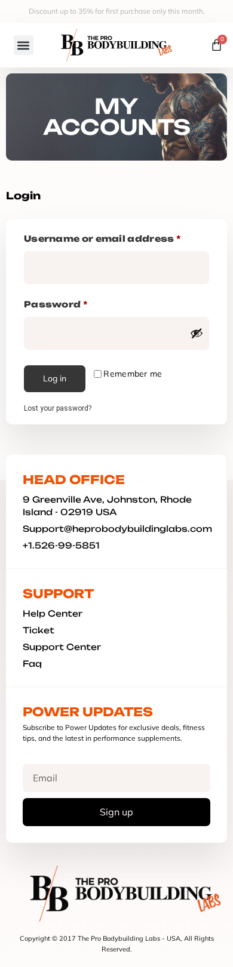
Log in (54, 378)
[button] (23, 45)
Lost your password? (57, 408)
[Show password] (196, 333)
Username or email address (116, 237)
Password (80, 302)
